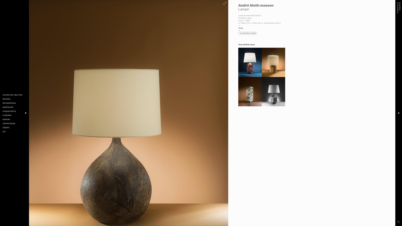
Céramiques (9, 123)
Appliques (8, 107)
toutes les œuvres (12, 94)
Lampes (6, 98)
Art (4, 131)
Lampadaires (9, 102)
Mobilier (7, 115)
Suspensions (9, 111)
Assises (6, 119)
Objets (6, 127)
